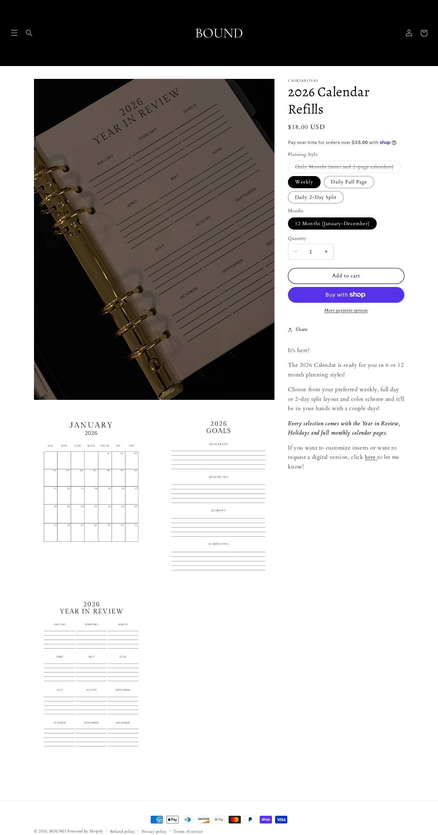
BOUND (57, 831)
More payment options (346, 310)
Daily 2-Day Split (316, 197)
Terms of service (188, 831)
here (371, 457)
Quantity (297, 238)
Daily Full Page (349, 182)
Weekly (304, 182)
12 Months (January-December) (332, 223)
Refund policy (122, 831)
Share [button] (301, 329)
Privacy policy (154, 831)
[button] (14, 33)
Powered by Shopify (85, 831)
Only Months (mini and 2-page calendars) (348, 168)
